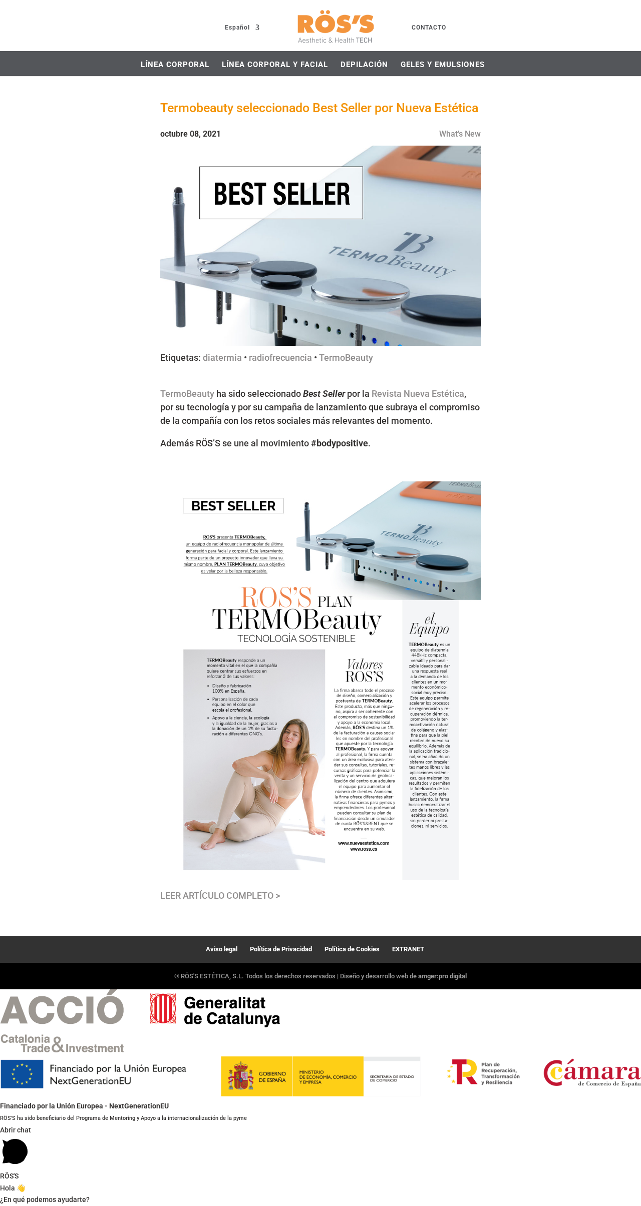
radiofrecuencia (280, 357)
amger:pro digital (442, 976)
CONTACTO (429, 28)
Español (237, 28)
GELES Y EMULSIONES (443, 64)
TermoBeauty (346, 357)
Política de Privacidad (281, 949)
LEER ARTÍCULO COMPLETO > (220, 895)
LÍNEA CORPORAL (175, 64)
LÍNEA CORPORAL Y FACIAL (275, 64)
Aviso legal (221, 949)
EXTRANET (408, 949)
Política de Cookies (352, 949)
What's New (460, 134)
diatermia (222, 357)
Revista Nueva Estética (418, 393)
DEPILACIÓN (364, 64)
